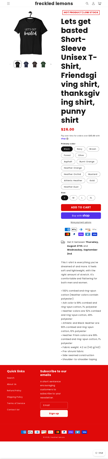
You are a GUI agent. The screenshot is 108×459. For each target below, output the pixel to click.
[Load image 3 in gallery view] (34, 64)
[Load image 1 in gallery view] (17, 64)
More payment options (81, 222)
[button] (8, 3)
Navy (79, 149)
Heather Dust (71, 186)
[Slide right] (51, 64)
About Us (11, 384)
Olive (81, 155)
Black (67, 149)
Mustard (92, 174)
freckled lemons (58, 437)
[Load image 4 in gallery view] (43, 64)
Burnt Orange (87, 161)
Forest (67, 155)
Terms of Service (16, 403)
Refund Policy (14, 390)
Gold (92, 180)
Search (10, 378)
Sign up (54, 413)
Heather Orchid (72, 174)
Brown (93, 149)
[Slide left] (10, 64)
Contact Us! (13, 409)
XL (91, 197)
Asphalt (68, 161)
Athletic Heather (73, 180)
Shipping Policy (15, 397)
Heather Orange (73, 168)
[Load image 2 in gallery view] (26, 64)
